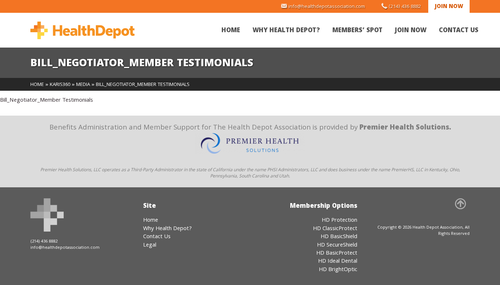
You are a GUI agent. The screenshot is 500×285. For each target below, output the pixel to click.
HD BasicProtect (336, 253)
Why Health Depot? (286, 31)
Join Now (449, 7)
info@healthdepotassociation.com (326, 7)
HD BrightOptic (338, 270)
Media (83, 85)
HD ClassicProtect (335, 229)
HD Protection (339, 220)
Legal (149, 245)
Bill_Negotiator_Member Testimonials (46, 100)
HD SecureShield (337, 245)
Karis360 (60, 85)
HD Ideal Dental (337, 261)
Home (230, 31)
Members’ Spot (357, 31)
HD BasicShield (339, 237)
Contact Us (458, 31)
